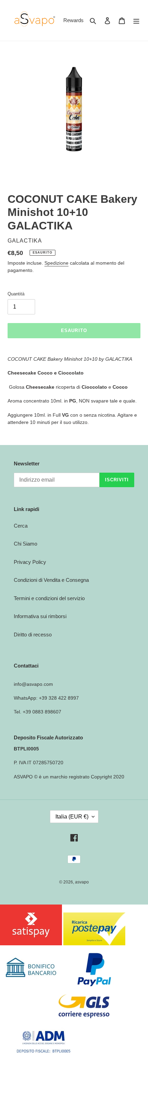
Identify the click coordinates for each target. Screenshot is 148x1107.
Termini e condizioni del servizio (49, 598)
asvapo (82, 882)
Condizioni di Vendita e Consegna (51, 580)
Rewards (73, 20)
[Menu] (136, 20)
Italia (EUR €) (71, 817)
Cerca (21, 526)
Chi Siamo (25, 544)
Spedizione (56, 263)
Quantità (16, 293)
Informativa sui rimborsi (40, 616)
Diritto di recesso (33, 634)
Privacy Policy (30, 562)
